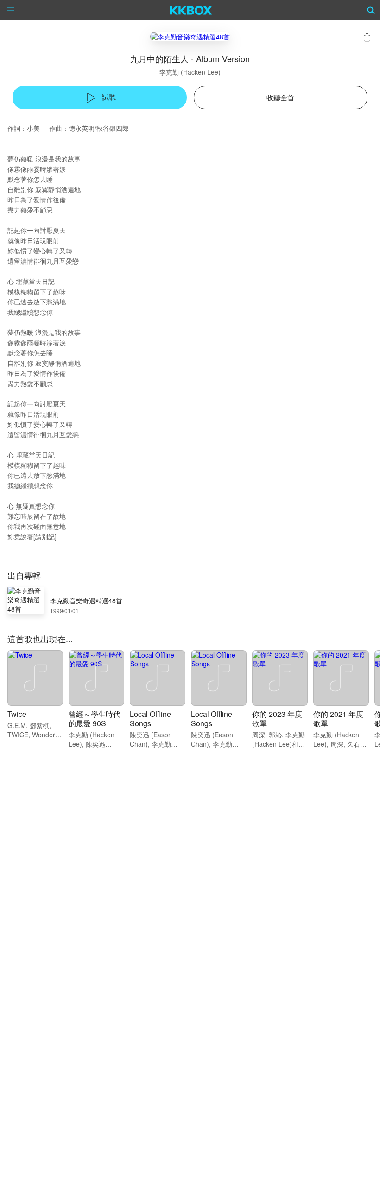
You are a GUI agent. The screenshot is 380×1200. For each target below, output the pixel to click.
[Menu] (10, 10)
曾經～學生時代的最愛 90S (94, 719)
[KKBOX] (191, 10)
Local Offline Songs (150, 719)
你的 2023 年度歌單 (277, 719)
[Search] (371, 10)
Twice (16, 714)
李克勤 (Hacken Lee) (190, 72)
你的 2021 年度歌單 (338, 719)
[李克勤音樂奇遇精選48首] (190, 36)
